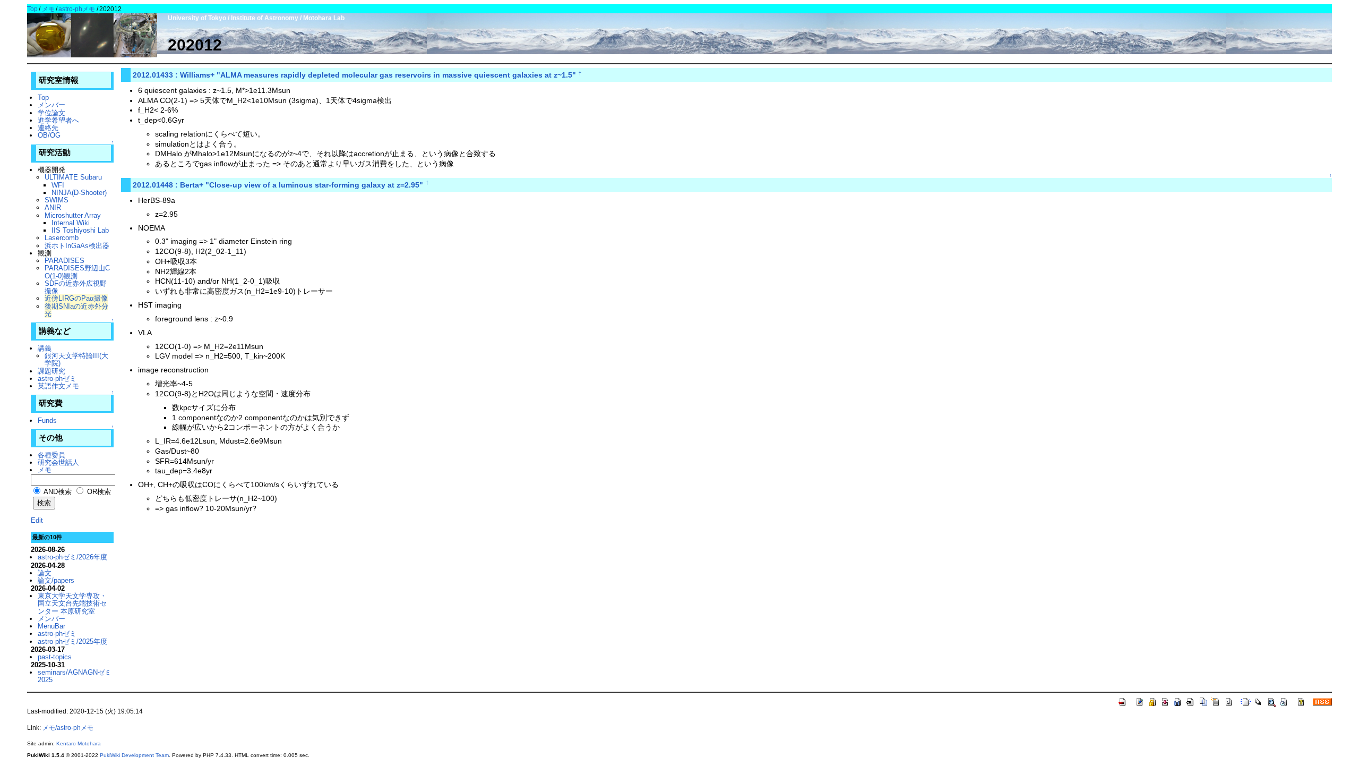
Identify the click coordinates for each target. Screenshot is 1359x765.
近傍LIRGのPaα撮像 (76, 298)
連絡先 (48, 128)
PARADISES (64, 261)
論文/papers (56, 580)
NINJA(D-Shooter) (79, 193)
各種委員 (51, 455)
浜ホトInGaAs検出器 (77, 246)
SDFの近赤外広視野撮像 (76, 287)
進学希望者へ (58, 120)
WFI (57, 185)
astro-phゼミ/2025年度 (72, 641)
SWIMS (56, 200)
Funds (47, 420)
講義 (44, 348)
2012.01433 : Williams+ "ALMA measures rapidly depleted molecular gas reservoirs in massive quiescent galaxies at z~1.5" (354, 75)
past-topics (55, 657)
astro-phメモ (76, 9)
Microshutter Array (73, 215)
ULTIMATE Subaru (73, 177)
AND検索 (57, 492)
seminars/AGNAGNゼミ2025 (74, 676)
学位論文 (51, 113)
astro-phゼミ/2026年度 (72, 557)
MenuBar (51, 626)
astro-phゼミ (57, 378)
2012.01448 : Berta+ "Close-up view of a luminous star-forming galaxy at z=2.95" (278, 185)
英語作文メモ (58, 386)
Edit (37, 520)
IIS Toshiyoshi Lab (80, 230)
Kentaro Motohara (78, 743)
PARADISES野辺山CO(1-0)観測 (77, 271)
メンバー (51, 105)
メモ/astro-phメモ (67, 728)
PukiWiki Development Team (134, 755)
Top (32, 9)
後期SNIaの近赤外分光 (76, 310)
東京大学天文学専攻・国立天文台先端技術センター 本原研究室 (72, 603)
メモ (48, 9)
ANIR (53, 207)
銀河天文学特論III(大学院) (76, 359)
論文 (44, 573)
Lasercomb (62, 238)
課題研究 (51, 371)
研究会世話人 (58, 462)
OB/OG (49, 135)
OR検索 (98, 492)
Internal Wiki (70, 223)
